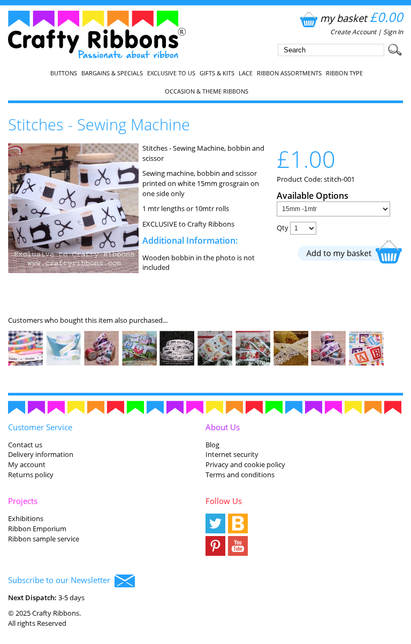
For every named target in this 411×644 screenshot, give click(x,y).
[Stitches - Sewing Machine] (73, 270)
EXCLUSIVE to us (171, 73)
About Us (223, 427)
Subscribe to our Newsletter (61, 580)
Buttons (63, 73)
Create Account (353, 31)
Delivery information (40, 454)
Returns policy (31, 474)
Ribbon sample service (43, 539)
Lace (246, 73)
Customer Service (40, 427)
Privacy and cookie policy (245, 464)
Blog (212, 444)
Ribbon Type (344, 73)
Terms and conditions (240, 474)
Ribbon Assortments (289, 73)
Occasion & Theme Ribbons (206, 91)
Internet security (232, 454)
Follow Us (224, 500)
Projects (22, 500)
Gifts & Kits (217, 73)
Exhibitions (25, 518)
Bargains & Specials (112, 73)
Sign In (393, 31)
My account (26, 464)
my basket (361, 18)
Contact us (25, 444)
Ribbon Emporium (37, 528)
